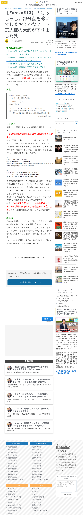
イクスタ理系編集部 (15, 41)
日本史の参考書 (37, 471)
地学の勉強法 (12, 469)
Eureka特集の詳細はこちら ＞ (30, 282)
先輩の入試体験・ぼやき (64, 306)
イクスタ (7, 8)
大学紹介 (60, 303)
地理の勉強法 (12, 477)
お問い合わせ (36, 500)
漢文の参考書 (36, 458)
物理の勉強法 (12, 463)
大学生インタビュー (14, 502)
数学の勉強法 (12, 450)
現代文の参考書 (37, 452)
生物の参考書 (36, 466)
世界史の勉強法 (12, 474)
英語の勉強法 (12, 447)
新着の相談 (11, 494)
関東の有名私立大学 (14, 508)
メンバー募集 (36, 502)
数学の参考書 (36, 450)
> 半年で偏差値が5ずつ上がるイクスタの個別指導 (66, 372)
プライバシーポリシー (39, 510)
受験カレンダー (12, 500)
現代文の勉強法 (12, 452)
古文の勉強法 (12, 455)
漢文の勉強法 (12, 458)
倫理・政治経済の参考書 (40, 480)
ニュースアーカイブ (14, 505)
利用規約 (34, 508)
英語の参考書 (36, 447)
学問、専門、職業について (65, 301)
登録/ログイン (78, 2)
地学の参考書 (36, 469)
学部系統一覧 (12, 510)
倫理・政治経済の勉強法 (15, 480)
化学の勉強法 (12, 460)
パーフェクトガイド (14, 497)
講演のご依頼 (36, 505)
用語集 (9, 513)
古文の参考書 (36, 455)
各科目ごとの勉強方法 (39, 8)
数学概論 (49, 8)
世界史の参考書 (37, 474)
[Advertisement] (29, 302)
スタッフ (34, 494)
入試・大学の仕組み (63, 298)
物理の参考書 (36, 463)
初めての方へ (36, 489)
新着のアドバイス (13, 491)
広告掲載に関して (37, 497)
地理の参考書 (36, 477)
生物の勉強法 (12, 466)
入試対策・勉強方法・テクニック (21, 8)
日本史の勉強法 (12, 471)
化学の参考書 (36, 460)
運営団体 (34, 491)
